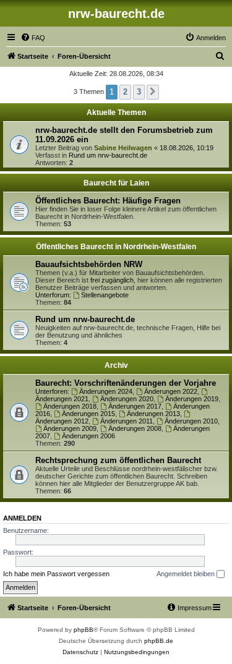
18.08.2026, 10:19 (186, 147)
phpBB (83, 629)
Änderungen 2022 (170, 391)
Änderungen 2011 (126, 421)
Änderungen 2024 (105, 391)
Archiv (116, 365)
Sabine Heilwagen (123, 147)
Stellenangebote (105, 295)
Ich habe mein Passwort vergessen (56, 573)
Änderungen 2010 (191, 421)
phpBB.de (158, 640)
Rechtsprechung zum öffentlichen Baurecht (118, 460)
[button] (153, 92)
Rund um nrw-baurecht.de (108, 155)
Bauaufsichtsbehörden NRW (88, 264)
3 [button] (139, 91)
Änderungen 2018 (70, 406)
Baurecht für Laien (116, 183)
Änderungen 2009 (70, 428)
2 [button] (125, 91)
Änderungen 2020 (126, 398)
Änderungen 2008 (134, 428)
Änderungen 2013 (153, 413)
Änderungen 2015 (88, 413)
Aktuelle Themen (116, 112)
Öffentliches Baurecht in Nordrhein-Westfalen (116, 246)
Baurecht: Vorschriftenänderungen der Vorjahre (125, 383)
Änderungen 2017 (134, 406)
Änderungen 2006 (88, 436)
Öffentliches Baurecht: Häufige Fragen (108, 200)
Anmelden (22, 518)
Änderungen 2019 (191, 398)
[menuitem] (32, 37)
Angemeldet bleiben (187, 573)
